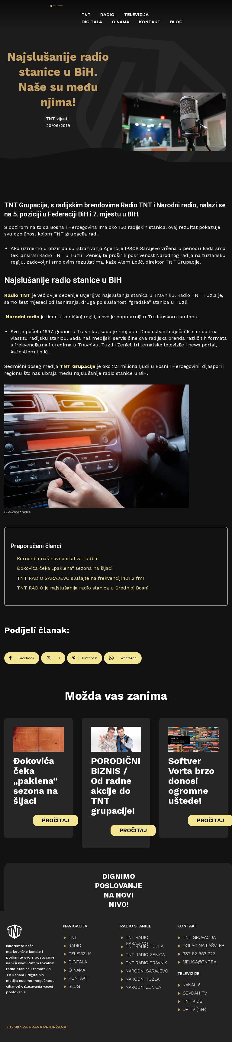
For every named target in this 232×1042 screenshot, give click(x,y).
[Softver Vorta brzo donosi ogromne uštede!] (193, 739)
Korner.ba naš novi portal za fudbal (58, 558)
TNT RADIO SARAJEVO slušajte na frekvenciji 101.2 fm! (80, 578)
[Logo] (56, 6)
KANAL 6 (192, 985)
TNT (73, 937)
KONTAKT (78, 978)
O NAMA (77, 970)
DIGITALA (78, 962)
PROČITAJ (55, 820)
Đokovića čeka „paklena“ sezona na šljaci (64, 568)
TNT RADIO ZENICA (145, 954)
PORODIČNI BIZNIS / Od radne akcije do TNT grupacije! (115, 785)
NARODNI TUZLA (143, 979)
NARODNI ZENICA (143, 987)
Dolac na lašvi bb (203, 945)
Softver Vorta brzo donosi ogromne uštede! (191, 780)
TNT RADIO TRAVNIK (146, 963)
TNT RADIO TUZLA (144, 946)
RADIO (75, 945)
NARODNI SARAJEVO (147, 971)
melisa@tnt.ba (199, 962)
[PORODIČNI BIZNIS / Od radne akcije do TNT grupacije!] (116, 739)
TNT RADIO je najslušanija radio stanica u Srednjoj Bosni (82, 588)
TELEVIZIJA (80, 953)
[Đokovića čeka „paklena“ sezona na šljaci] (38, 739)
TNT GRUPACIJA (199, 937)
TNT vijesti (57, 118)
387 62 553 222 (199, 953)
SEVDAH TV (195, 993)
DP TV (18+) (194, 1009)
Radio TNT (17, 295)
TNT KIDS (192, 1001)
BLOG (74, 986)
